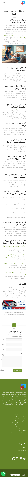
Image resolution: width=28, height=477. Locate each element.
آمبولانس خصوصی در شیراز (19, 425)
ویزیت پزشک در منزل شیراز (20, 415)
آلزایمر (15, 110)
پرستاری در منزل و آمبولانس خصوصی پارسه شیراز (12, 471)
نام (3, 339)
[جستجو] (7, 3)
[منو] (5, 3)
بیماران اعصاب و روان (10, 257)
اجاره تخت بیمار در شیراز (20, 429)
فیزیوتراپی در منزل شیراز (20, 421)
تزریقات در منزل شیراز (21, 417)
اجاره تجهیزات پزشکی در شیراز (19, 423)
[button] (3, 474)
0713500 (23, 448)
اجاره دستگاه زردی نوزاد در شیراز (18, 433)
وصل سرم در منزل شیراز (20, 419)
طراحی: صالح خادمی (22, 473)
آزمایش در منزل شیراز (21, 431)
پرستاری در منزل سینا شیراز (14, 12)
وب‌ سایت (3, 350)
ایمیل (3, 344)
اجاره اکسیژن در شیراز (21, 427)
